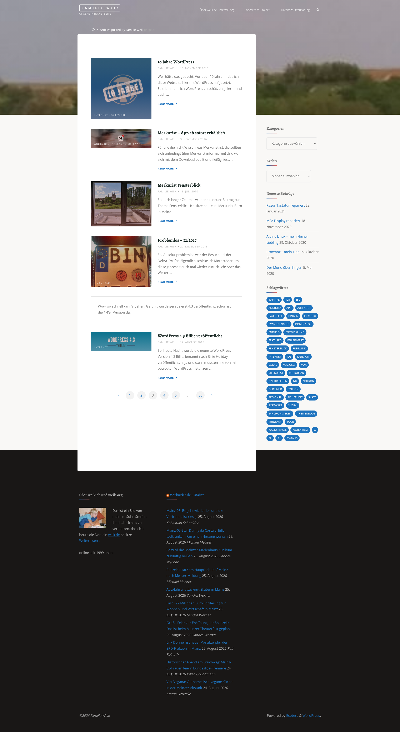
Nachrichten (278, 381)
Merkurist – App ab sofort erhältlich (191, 133)
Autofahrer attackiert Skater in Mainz (195, 589)
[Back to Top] (383, 726)
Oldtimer (275, 389)
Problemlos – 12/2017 (177, 240)
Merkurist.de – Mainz (186, 494)
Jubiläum (303, 356)
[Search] (317, 10)
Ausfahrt (304, 308)
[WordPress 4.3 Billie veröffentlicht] (121, 341)
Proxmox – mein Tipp (283, 252)
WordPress (311, 715)
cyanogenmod (279, 324)
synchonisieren (280, 413)
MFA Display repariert (283, 220)
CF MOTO (310, 316)
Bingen (293, 316)
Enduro (274, 332)
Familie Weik (101, 8)
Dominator (303, 324)
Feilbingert (295, 340)
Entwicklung (294, 332)
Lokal (273, 365)
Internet (101, 115)
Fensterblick (278, 348)
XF (270, 438)
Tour (290, 421)
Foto (98, 222)
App (288, 308)
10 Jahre (274, 299)
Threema (275, 421)
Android (100, 144)
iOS (289, 356)
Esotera (291, 715)
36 (200, 395)
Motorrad (102, 282)
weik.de (114, 534)
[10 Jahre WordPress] (121, 88)
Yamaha (292, 438)
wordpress (300, 430)
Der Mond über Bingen (284, 267)
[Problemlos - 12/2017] (121, 261)
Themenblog (306, 413)
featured (275, 340)
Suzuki (292, 405)
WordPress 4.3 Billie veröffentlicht (190, 336)
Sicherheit (295, 397)
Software (118, 115)
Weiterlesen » (89, 540)
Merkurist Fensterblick (179, 185)
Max (304, 365)
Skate (312, 397)
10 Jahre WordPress (176, 62)
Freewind (299, 348)
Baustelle (275, 316)
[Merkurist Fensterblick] (121, 203)
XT (279, 438)
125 (287, 299)
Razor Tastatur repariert (285, 205)
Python (293, 389)
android (275, 308)
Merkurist (276, 373)
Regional (275, 397)
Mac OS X (289, 365)
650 (298, 299)
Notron (308, 381)
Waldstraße (278, 430)
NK (295, 381)
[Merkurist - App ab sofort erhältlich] (121, 138)
